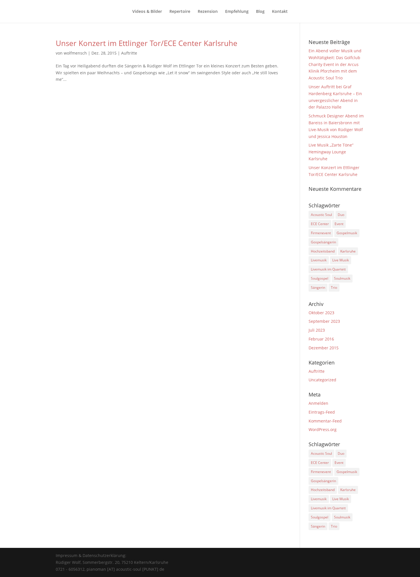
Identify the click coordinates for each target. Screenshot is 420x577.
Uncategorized (322, 379)
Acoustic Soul (321, 214)
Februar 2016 (321, 339)
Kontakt (280, 11)
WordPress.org (323, 429)
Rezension (208, 11)
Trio (334, 287)
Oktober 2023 (321, 312)
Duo (341, 214)
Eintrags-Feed (322, 412)
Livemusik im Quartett (328, 269)
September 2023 (324, 321)
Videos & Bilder (147, 11)
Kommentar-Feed (325, 421)
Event (339, 223)
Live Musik (340, 260)
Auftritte (129, 53)
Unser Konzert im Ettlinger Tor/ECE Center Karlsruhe (146, 43)
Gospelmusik (347, 233)
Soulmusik (342, 278)
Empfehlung (237, 11)
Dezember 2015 (324, 347)
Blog (260, 11)
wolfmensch (75, 53)
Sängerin (318, 287)
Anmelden (318, 403)
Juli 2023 (317, 330)
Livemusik (319, 260)
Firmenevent (321, 233)
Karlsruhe (348, 251)
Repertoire (179, 11)
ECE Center (320, 223)
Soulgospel (319, 278)
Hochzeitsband (323, 251)
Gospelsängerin (323, 242)
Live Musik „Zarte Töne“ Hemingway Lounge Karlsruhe (331, 151)
